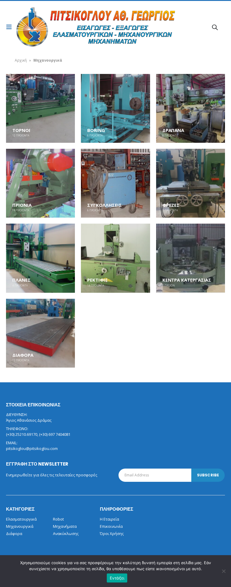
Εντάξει (117, 578)
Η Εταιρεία (109, 519)
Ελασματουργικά (21, 519)
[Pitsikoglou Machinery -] (32, 27)
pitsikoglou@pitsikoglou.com (32, 448)
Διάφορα (14, 533)
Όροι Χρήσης (112, 533)
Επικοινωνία (111, 526)
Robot (58, 519)
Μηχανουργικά (19, 526)
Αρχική (21, 60)
